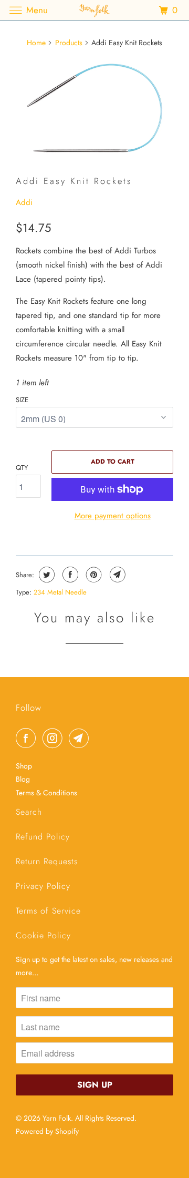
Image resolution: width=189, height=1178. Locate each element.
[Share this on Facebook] (69, 574)
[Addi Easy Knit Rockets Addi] (94, 108)
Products (68, 42)
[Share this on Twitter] (45, 574)
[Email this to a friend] (116, 574)
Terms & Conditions (46, 792)
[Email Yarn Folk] (81, 738)
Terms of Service (48, 911)
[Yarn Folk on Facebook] (28, 738)
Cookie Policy (43, 935)
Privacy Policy (43, 886)
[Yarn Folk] (94, 10)
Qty (22, 468)
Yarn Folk (57, 1118)
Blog (23, 779)
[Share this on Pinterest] (92, 574)
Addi (24, 202)
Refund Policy (43, 837)
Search (29, 812)
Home (36, 42)
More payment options (113, 515)
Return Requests (47, 861)
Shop (24, 766)
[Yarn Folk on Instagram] (55, 738)
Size (22, 400)
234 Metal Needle (60, 592)
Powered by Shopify (47, 1131)
